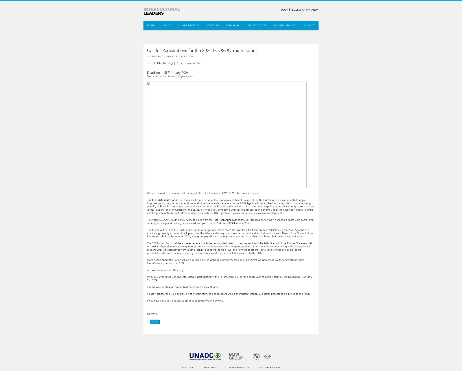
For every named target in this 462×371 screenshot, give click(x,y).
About (166, 25)
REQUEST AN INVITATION (305, 9)
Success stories (284, 25)
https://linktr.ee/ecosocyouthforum (176, 76)
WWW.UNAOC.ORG (211, 368)
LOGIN (284, 9)
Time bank (232, 25)
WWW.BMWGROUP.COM (239, 368)
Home (151, 25)
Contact (309, 25)
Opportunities (256, 25)
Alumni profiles (189, 25)
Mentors (213, 25)
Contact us (188, 368)
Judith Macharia (158, 63)
